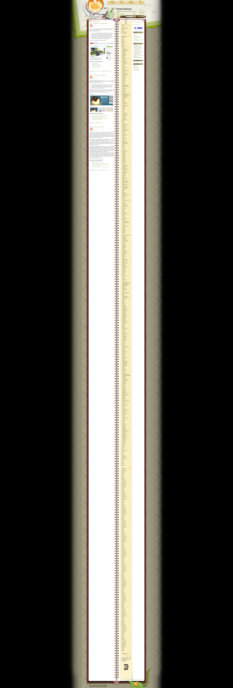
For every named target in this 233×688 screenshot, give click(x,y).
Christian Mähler (95, 26)
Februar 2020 (123, 493)
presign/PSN (124, 336)
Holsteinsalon (124, 188)
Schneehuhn (124, 376)
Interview (122, 446)
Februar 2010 (123, 639)
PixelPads (123, 327)
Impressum (121, 2)
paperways (123, 313)
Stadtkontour (124, 392)
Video (140, 57)
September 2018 (123, 513)
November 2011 (123, 613)
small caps (123, 389)
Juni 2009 (122, 649)
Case (107, 686)
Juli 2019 (122, 500)
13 (130, 657)
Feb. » (125, 661)
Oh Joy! (123, 295)
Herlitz (123, 183)
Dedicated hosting (136, 70)
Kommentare (136, 67)
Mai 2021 (122, 475)
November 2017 (123, 524)
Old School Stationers (125, 296)
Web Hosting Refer (136, 69)
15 (123, 658)
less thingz (123, 236)
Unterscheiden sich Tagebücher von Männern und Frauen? (100, 166)
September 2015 (123, 555)
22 (123, 659)
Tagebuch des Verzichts (95, 162)
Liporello (123, 244)
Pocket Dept (124, 330)
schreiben (95, 170)
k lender (123, 203)
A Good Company (124, 50)
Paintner (123, 303)
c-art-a (123, 99)
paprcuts (123, 320)
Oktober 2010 (123, 629)
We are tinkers (124, 429)
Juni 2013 (122, 589)
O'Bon (123, 291)
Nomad (123, 287)
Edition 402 (123, 141)
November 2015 (123, 553)
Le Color (123, 228)
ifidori (123, 190)
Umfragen (123, 27)
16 (124, 658)
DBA (122, 121)
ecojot (123, 139)
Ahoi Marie (123, 53)
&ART (123, 47)
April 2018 (122, 518)
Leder (140, 51)
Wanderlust (124, 427)
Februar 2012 (123, 609)
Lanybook (123, 226)
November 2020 (123, 483)
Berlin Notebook (124, 74)
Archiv (140, 2)
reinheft (123, 354)
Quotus (123, 344)
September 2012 (123, 600)
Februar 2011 (123, 624)
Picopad (123, 324)
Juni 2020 (122, 489)
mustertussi (124, 278)
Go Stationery (124, 171)
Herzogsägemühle (125, 184)
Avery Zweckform (124, 70)
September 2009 (123, 645)
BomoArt (123, 83)
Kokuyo (123, 217)
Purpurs (123, 341)
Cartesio (123, 107)
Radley (123, 345)
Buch (122, 38)
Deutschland (139, 46)
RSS (134, 24)
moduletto (123, 269)
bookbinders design (125, 85)
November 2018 (123, 510)
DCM (123, 122)
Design (135, 46)
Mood (123, 274)
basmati (123, 71)
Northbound (124, 288)
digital (135, 47)
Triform (123, 414)
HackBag (122, 44)
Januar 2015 (123, 565)
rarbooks (123, 347)
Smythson (123, 391)
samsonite (123, 373)
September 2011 (123, 615)
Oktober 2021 (123, 469)
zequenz (123, 443)
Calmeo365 (124, 102)
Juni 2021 (122, 474)
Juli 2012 (122, 603)
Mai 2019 (122, 503)
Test (122, 460)
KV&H (123, 220)
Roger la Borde (124, 364)
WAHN (123, 425)
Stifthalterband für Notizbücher (100, 23)
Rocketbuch (124, 363)
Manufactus (124, 253)
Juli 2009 (122, 648)
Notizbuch (139, 52)
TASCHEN (123, 408)
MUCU (123, 276)
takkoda (123, 406)
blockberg (123, 81)
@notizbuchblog (137, 24)
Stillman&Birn (124, 398)
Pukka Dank (124, 339)
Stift (138, 55)
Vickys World (124, 424)
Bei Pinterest (91, 28)
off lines (123, 293)
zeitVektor (123, 441)
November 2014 (123, 568)
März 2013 (123, 593)
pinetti (123, 325)
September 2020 (123, 485)
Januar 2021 (123, 480)
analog (135, 45)
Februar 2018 (123, 520)
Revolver (123, 358)
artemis (123, 65)
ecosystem (123, 140)
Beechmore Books (125, 73)
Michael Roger (124, 260)
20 (130, 658)
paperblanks (124, 308)
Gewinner (136, 48)
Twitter (135, 56)
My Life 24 (123, 279)
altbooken (123, 55)
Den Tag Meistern (124, 124)
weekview (123, 432)
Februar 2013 (123, 594)
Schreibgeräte (99, 71)
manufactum (124, 252)
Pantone (123, 304)
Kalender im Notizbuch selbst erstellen (97, 117)
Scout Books (124, 382)
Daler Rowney (124, 119)
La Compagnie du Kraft (125, 222)
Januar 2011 (123, 625)
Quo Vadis (123, 343)
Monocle (123, 272)
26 (128, 659)
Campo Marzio (124, 103)
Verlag (122, 464)
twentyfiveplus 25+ (125, 417)
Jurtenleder (124, 202)
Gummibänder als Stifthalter (96, 64)
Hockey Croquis (124, 186)
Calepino (123, 100)
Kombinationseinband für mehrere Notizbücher (99, 116)
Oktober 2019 (123, 498)
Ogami (123, 294)
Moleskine (123, 271)
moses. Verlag (124, 275)
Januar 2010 (123, 640)
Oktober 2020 (123, 484)
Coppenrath (124, 117)
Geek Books (124, 168)
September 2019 (123, 499)
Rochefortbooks (124, 362)
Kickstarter (135, 51)
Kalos (123, 207)
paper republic (124, 306)
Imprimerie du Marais (125, 194)
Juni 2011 (122, 619)
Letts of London (124, 240)
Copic (123, 116)
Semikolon (123, 383)
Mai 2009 (122, 650)
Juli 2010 (122, 633)
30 (124, 660)
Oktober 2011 (123, 614)
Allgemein (122, 37)
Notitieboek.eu (124, 289)
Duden (123, 137)
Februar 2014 (123, 579)
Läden (122, 451)
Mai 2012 (122, 605)
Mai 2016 (122, 545)
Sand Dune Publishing (125, 374)
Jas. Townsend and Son (125, 200)
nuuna (123, 290)
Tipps (122, 461)
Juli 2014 (122, 573)
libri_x (123, 242)
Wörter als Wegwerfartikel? (96, 165)
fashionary (123, 154)
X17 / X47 (123, 440)
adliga (123, 52)
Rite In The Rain (124, 361)
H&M (123, 176)
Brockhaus (123, 91)
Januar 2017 (123, 535)
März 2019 (123, 505)
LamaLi (123, 223)
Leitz (123, 234)
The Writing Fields (124, 410)
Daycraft (123, 120)
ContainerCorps (124, 115)
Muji (122, 277)
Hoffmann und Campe (125, 187)
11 (127, 657)
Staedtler (123, 393)
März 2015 (123, 563)
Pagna (123, 302)
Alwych (123, 56)
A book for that (124, 49)
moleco (123, 270)
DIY (122, 133)
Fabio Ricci (123, 152)
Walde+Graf (124, 426)
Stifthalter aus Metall (95, 67)
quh (122, 342)
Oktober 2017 (123, 525)
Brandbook (123, 88)
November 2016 (123, 538)
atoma (123, 68)
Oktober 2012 (123, 599)
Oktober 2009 (123, 644)
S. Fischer (123, 372)
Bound (123, 87)
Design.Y (123, 125)
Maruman (123, 255)
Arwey (123, 66)
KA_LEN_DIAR (124, 205)
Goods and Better (124, 172)
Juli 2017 (122, 528)
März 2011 (123, 623)
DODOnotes (124, 135)
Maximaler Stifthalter (95, 63)
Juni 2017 (122, 529)
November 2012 (123, 598)
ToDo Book (123, 412)
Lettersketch (124, 238)
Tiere (107, 170)
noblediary (123, 286)
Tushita (123, 416)
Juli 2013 (122, 588)
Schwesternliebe (124, 379)
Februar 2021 (123, 479)
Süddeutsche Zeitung (125, 400)
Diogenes (123, 132)
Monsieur (123, 273)
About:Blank (124, 51)
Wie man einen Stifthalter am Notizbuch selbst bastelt (99, 118)
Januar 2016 (123, 550)
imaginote (123, 193)
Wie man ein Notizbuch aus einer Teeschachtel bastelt (100, 115)
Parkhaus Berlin (124, 321)
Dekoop (123, 123)
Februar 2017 (123, 534)
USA (137, 56)
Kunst (122, 449)
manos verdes (124, 251)
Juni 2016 (122, 544)
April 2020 (122, 490)
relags (123, 356)
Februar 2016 (123, 549)
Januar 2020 (123, 494)
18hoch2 (123, 48)
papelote (123, 305)
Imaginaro (123, 192)
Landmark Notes (124, 225)
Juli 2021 (122, 473)
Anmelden (135, 65)
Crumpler (123, 118)
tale (122, 407)
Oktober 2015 (123, 554)
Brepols (123, 89)
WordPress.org (136, 68)
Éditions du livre (124, 143)
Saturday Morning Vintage (126, 375)
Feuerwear (123, 155)
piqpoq (123, 326)
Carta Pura (123, 106)
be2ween (123, 72)
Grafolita (123, 173)
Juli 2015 (122, 558)
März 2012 (123, 608)
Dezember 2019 (123, 495)
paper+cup (123, 307)
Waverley (123, 428)
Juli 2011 (122, 618)
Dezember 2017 (123, 523)
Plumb (123, 329)
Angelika (94, 129)
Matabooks (123, 256)
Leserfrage (135, 52)
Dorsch (123, 136)
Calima (123, 101)
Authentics (123, 69)
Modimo (123, 268)
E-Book (122, 29)
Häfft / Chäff (124, 177)
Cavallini (123, 108)
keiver (123, 211)
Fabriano (123, 153)
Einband (122, 39)
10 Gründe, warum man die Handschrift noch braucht (100, 164)
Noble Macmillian (124, 285)
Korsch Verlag (124, 218)
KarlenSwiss (124, 208)
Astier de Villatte (124, 67)
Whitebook (123, 433)
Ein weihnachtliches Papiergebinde (97, 119)
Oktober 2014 (123, 569)
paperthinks (124, 312)
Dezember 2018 (123, 509)
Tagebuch (98, 170)
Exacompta (124, 150)
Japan (134, 50)
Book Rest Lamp (106, 80)
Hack (122, 43)
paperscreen (124, 311)
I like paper (123, 189)
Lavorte (123, 227)
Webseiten (123, 465)
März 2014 (123, 578)
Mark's (123, 254)
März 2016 (123, 548)
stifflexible (123, 396)
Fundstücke (95, 71)
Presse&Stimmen (130, 2)
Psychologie (139, 54)
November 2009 (123, 643)
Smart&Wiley (124, 390)
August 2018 (123, 514)
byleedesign (124, 98)
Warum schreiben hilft (98, 126)
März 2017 (123, 533)
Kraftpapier (123, 219)
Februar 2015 (123, 564)
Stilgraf (123, 397)
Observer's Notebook (125, 292)
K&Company (124, 204)
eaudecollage (124, 138)
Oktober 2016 (123, 539)
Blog (139, 45)
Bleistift (137, 45)
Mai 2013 (122, 590)
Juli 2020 (122, 488)
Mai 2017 (122, 530)
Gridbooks (123, 175)
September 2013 (123, 585)
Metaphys (123, 258)
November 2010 (123, 628)
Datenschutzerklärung (124, 28)
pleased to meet (124, 328)
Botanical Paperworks (125, 86)
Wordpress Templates (92, 686)
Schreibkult (123, 378)
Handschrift (140, 48)
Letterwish (123, 239)
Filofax (123, 157)
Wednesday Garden (125, 431)
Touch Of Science (124, 413)
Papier (135, 54)
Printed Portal (124, 337)
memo (123, 257)
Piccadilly (123, 323)
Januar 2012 (123, 610)
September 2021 (123, 470)
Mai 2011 (122, 620)
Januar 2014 (123, 580)
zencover (123, 442)
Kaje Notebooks (124, 206)
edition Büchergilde (125, 142)
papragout (123, 319)
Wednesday (124, 430)
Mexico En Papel (124, 259)
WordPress (105, 685)
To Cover (123, 411)
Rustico (123, 371)
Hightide (123, 185)
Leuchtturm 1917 (124, 241)
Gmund (123, 170)
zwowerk (123, 445)
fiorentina (123, 159)
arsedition (123, 64)
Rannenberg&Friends (125, 346)
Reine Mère (124, 353)
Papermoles (124, 310)
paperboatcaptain (124, 309)
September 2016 (123, 540)
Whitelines (123, 434)
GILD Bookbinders (125, 169)
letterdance (123, 237)
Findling (123, 158)
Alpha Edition (124, 54)
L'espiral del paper (125, 221)
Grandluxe (123, 174)
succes (123, 399)
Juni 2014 (122, 574)
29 (123, 660)
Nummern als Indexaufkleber (96, 66)
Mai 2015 (122, 560)
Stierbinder (123, 395)
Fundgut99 (123, 167)
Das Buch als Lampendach (99, 75)
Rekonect (123, 355)
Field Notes (124, 156)
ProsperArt (123, 338)
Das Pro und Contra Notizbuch (96, 65)
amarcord (123, 57)
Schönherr (123, 377)
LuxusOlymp (124, 245)
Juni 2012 (122, 604)
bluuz (123, 82)
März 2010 (123, 638)
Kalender (138, 50)
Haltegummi (106, 71)
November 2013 (123, 583)
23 (124, 659)
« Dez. (122, 661)
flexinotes (123, 160)
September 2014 (123, 570)
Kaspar (123, 210)
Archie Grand (124, 63)
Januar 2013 (123, 595)
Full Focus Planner (125, 166)
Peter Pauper (124, 322)
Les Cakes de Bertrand (125, 235)
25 (127, 659)
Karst (123, 209)
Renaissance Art (124, 357)
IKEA (123, 191)
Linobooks (123, 243)
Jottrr (123, 201)
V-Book (123, 423)
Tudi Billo (123, 415)
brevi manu (123, 90)
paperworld (138, 53)
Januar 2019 (123, 508)
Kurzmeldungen (123, 450)
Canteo (123, 104)
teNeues (123, 409)
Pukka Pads (124, 340)
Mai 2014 (122, 575)
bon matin (123, 84)
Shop (137, 55)
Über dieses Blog (112, 2)
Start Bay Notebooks (125, 394)
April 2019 (122, 504)
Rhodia (123, 359)
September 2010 (123, 630)
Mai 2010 (122, 635)
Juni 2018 (122, 515)
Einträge (135, 66)
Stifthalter (109, 71)
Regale (122, 454)
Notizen (135, 53)
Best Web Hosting (102, 686)
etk (122, 149)
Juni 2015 (122, 559)
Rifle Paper (123, 360)
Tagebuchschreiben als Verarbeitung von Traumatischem (100, 163)
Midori (123, 261)
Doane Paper (124, 134)
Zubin (123, 444)
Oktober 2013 (123, 584)
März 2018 (123, 519)
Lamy (123, 224)
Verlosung (136, 57)
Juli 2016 (122, 543)
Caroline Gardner (124, 105)
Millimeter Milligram (125, 262)
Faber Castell (124, 151)
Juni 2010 (122, 634)
